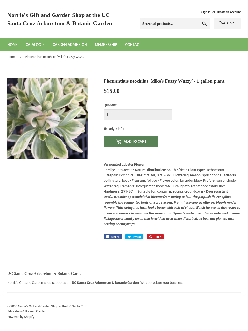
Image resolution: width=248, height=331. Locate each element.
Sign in (206, 12)
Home (12, 44)
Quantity (110, 105)
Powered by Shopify (20, 317)
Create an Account (229, 12)
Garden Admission (70, 44)
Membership (106, 44)
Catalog (34, 44)
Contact (133, 44)
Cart (231, 23)
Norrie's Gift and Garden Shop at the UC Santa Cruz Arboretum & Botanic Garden (59, 19)
